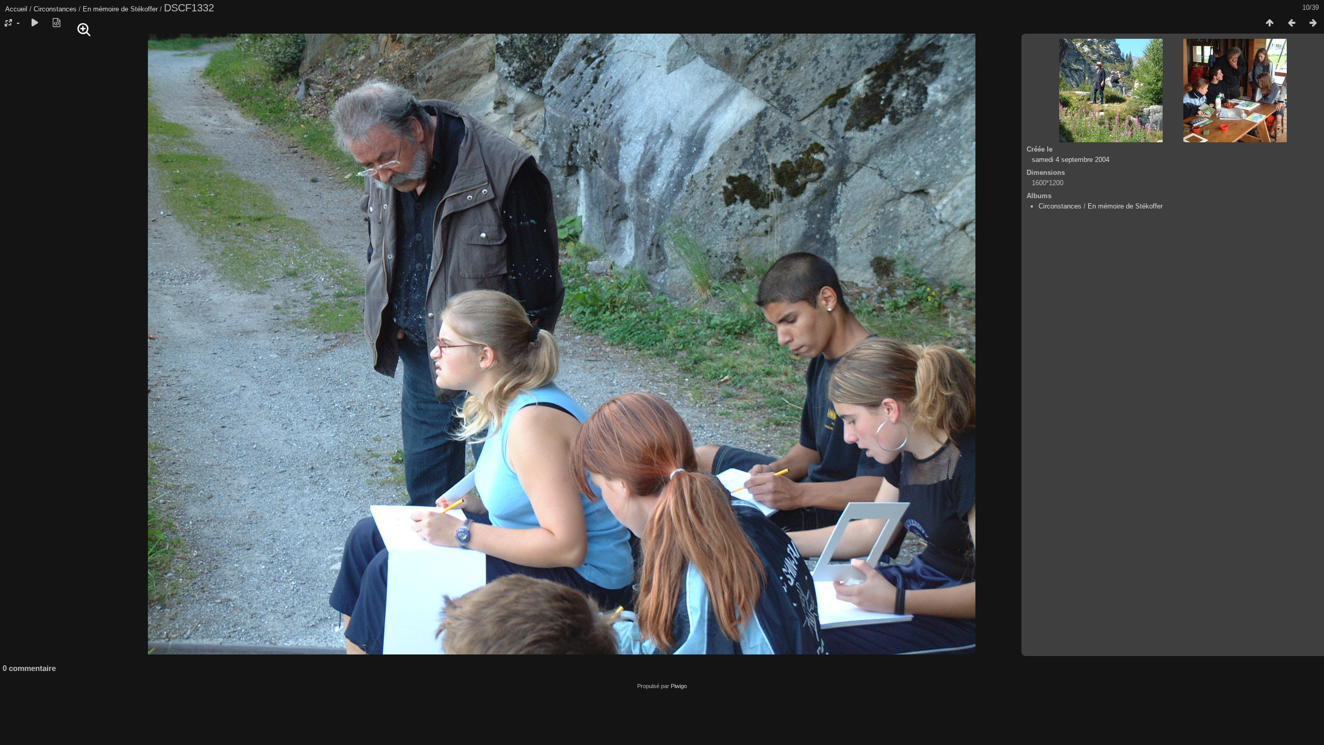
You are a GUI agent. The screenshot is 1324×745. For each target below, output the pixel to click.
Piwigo (679, 686)
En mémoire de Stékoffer (120, 9)
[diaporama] (35, 23)
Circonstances (55, 9)
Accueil (16, 9)
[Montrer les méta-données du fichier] (56, 23)
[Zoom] (84, 30)
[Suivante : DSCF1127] (1313, 23)
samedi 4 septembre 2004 (1070, 159)
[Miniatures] (1270, 23)
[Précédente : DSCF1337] (1291, 23)
